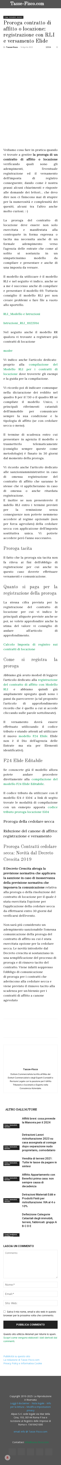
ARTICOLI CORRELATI (21, 1104)
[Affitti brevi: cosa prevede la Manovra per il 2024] (11, 1122)
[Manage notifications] (7, 1457)
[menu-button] (5, 3)
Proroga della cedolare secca (28, 821)
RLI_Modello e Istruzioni (21, 314)
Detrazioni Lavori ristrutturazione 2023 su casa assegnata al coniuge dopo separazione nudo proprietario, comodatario (39, 1142)
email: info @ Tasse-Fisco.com (30, 1431)
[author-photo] (30, 1064)
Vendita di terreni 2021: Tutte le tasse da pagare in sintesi (39, 1162)
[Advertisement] (29, 121)
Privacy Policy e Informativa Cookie (22, 1363)
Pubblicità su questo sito (16, 1356)
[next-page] (11, 1234)
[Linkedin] (38, 54)
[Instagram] (21, 1451)
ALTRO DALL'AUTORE (21, 1109)
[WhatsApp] (30, 54)
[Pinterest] (22, 54)
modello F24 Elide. (34, 736)
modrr (8, 351)
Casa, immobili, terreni (13, 17)
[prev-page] (5, 1234)
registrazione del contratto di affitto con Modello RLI (30, 684)
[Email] (45, 54)
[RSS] (30, 1451)
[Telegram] (53, 54)
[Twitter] (14, 54)
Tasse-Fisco (12, 47)
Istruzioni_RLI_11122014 (21, 323)
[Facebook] (6, 54)
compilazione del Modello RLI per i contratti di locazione (30, 369)
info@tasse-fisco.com (37, 1442)
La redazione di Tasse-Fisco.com (21, 1359)
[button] (55, 4)
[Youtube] (48, 1451)
